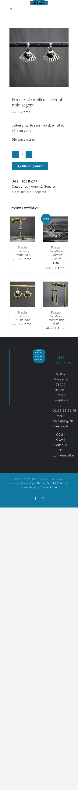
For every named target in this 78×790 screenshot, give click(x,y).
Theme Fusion (49, 487)
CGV (59, 440)
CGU (59, 434)
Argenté (36, 186)
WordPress (30, 487)
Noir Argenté (36, 192)
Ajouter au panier (30, 166)
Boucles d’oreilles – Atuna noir (22, 316)
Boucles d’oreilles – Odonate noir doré (55, 318)
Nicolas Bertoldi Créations (53, 483)
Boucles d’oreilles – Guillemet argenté (55, 253)
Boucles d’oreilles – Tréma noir (22, 251)
